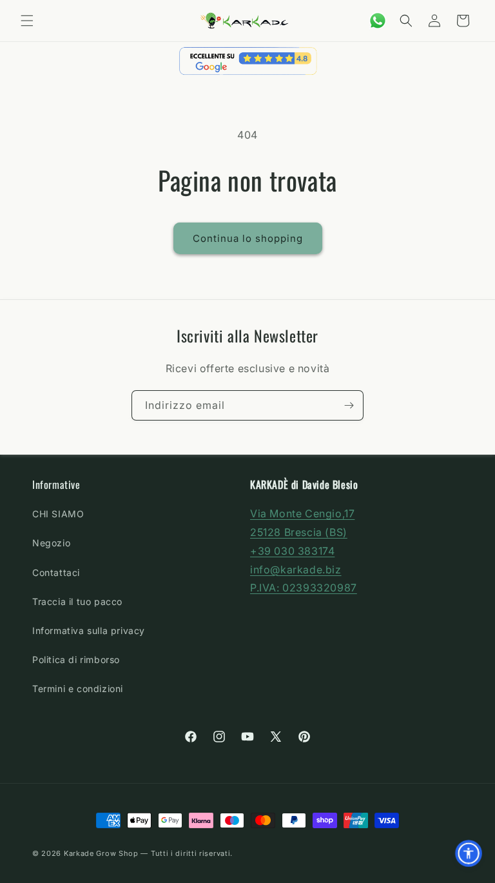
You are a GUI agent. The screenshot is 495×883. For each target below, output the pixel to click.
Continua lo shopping (248, 238)
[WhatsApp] (378, 20)
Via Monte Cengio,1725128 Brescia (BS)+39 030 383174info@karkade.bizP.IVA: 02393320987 (303, 550)
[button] (27, 20)
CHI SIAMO (58, 513)
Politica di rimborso (76, 659)
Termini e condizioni (77, 688)
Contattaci (56, 572)
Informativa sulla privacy (88, 630)
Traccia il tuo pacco (77, 601)
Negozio (51, 542)
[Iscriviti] (349, 405)
